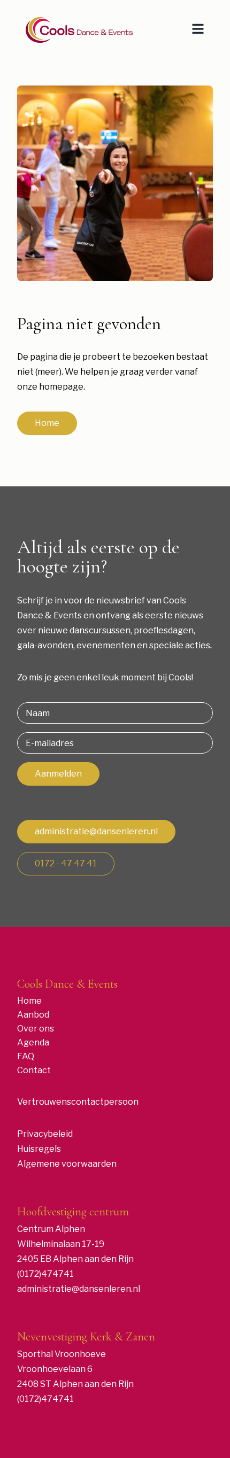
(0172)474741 (45, 1274)
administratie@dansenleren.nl (96, 831)
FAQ (25, 1056)
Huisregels (39, 1149)
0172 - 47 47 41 (66, 863)
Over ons (35, 1028)
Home (47, 423)
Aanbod (33, 1015)
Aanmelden (58, 774)
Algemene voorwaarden (67, 1164)
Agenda (33, 1042)
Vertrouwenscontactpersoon (78, 1102)
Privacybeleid (45, 1134)
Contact (34, 1070)
